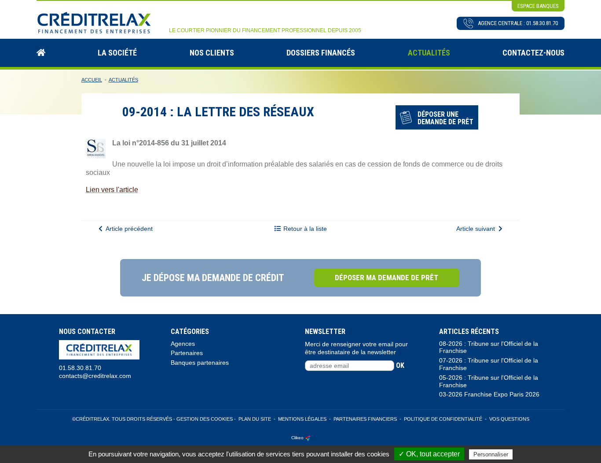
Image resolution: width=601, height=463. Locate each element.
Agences (183, 343)
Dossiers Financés (320, 52)
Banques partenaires (200, 362)
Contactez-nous (533, 52)
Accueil (91, 79)
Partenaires (187, 352)
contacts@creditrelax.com (95, 375)
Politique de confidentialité (443, 419)
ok (400, 365)
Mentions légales (302, 419)
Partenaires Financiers (365, 419)
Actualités (429, 52)
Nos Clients (212, 52)
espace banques (538, 6)
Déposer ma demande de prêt (386, 277)
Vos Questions (509, 419)
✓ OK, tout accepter (429, 454)
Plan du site (254, 419)
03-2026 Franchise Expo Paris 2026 (489, 394)
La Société (117, 52)
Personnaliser (490, 454)
